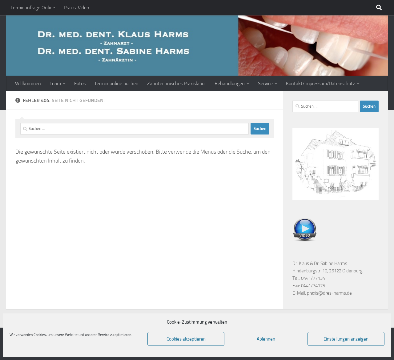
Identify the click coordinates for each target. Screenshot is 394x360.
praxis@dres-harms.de (329, 293)
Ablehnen (266, 339)
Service (265, 83)
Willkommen (28, 83)
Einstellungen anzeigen (346, 339)
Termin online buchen (116, 83)
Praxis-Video (76, 7)
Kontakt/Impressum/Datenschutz (320, 83)
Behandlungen (230, 83)
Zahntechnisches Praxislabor (176, 83)
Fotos (80, 83)
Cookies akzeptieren (186, 339)
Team (55, 83)
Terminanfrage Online (32, 7)
